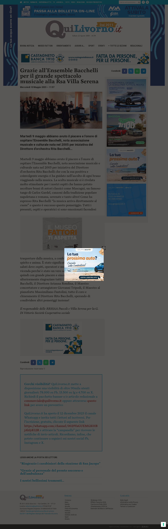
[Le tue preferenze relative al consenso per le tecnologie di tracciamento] (163, 524)
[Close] (104, 248)
